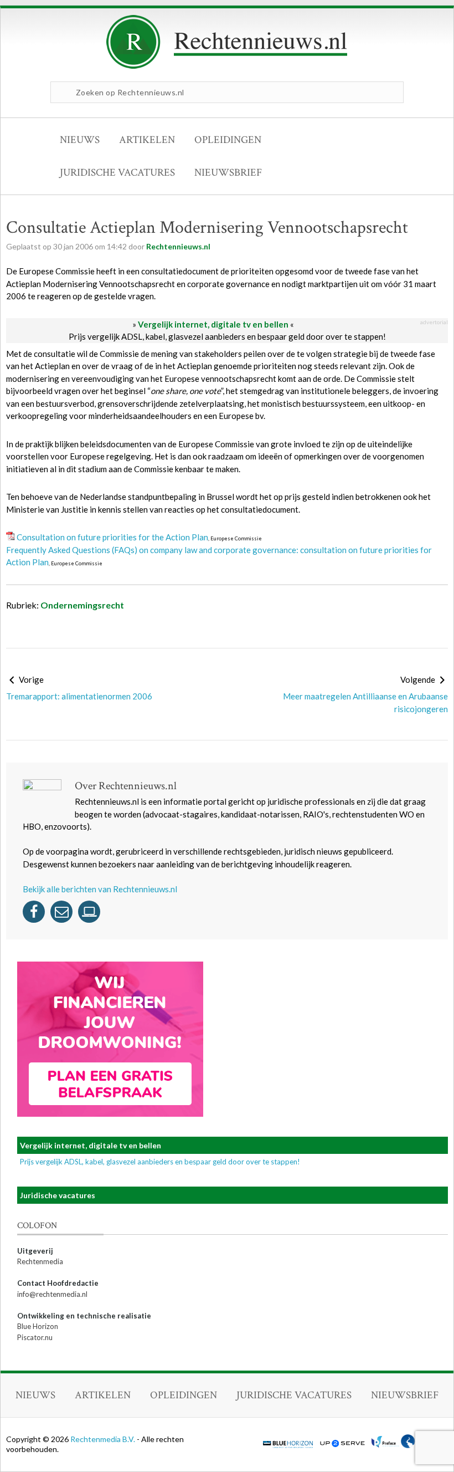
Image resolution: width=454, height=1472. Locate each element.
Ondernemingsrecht (82, 605)
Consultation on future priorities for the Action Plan (112, 537)
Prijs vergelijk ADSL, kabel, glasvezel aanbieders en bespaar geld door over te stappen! (227, 336)
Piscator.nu (35, 1337)
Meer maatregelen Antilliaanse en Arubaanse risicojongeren (365, 702)
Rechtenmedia (40, 1261)
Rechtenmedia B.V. (103, 1439)
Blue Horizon (37, 1326)
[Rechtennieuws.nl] (227, 66)
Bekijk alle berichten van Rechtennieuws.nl (100, 889)
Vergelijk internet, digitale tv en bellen (213, 324)
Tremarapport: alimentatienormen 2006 (79, 696)
